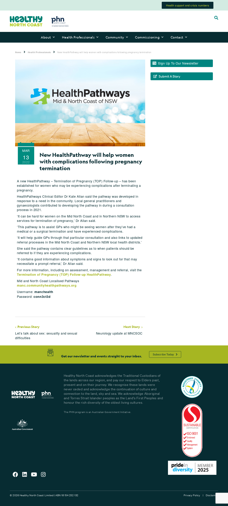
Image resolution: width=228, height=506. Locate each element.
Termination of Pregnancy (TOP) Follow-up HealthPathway (64, 274)
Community (115, 37)
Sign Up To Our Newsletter (178, 63)
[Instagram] (43, 474)
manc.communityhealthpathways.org (46, 285)
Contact (177, 37)
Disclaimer (212, 495)
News (18, 52)
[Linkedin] (24, 474)
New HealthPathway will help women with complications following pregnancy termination (104, 52)
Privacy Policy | (193, 495)
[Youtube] (34, 474)
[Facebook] (15, 474)
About (46, 37)
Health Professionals (78, 37)
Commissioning (147, 37)
